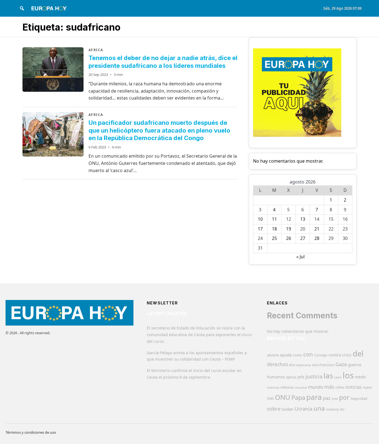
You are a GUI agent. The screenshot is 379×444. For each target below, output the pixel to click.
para (314, 397)
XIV (342, 409)
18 (274, 229)
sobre (274, 408)
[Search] (21, 8)
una (319, 408)
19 (288, 229)
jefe (300, 376)
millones (287, 387)
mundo (315, 387)
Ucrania (303, 408)
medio (360, 376)
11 (274, 219)
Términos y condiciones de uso (31, 432)
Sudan (288, 409)
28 (316, 238)
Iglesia (291, 377)
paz (326, 398)
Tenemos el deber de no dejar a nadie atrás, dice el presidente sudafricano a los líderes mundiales (163, 61)
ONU (282, 397)
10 (260, 219)
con (308, 354)
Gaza (341, 364)
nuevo (367, 387)
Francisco (326, 365)
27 (302, 238)
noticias (353, 387)
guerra (354, 364)
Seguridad (358, 398)
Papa (298, 397)
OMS (270, 398)
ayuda (286, 355)
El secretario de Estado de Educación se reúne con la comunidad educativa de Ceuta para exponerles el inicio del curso (199, 334)
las (328, 376)
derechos (277, 364)
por (344, 397)
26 (288, 238)
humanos (276, 376)
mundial (301, 387)
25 (274, 238)
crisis (347, 355)
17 (260, 229)
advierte (273, 355)
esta (315, 365)
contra (335, 355)
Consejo (320, 355)
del (358, 353)
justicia (313, 376)
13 (302, 219)
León (338, 377)
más (329, 386)
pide (335, 399)
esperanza (303, 365)
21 (316, 229)
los (348, 375)
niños (339, 387)
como (297, 355)
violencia (332, 409)
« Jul (300, 257)
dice (292, 365)
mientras (273, 388)
